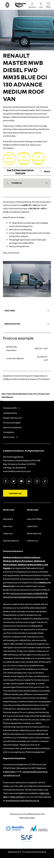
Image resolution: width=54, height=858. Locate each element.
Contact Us (32, 540)
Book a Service (34, 533)
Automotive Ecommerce (34, 851)
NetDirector (14, 851)
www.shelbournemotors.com (17, 471)
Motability (8, 519)
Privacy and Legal (11, 422)
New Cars (7, 526)
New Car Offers (34, 519)
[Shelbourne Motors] (20, 5)
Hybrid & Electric (11, 540)
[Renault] (7, 5)
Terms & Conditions (12, 427)
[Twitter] (13, 481)
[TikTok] (44, 481)
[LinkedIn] (29, 481)
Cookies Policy (10, 413)
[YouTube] (21, 481)
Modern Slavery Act (12, 417)
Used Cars (8, 533)
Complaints (8, 432)
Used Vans (32, 526)
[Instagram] (37, 481)
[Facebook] (5, 481)
